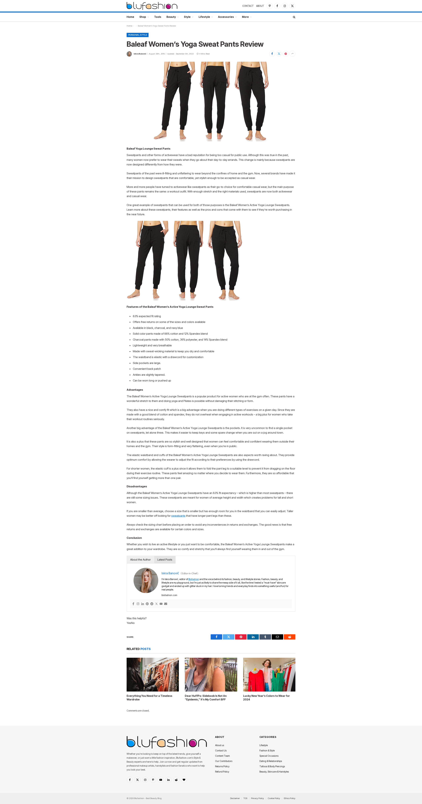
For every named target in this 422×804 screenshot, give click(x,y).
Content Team (222, 755)
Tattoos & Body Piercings (272, 766)
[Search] (293, 17)
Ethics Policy (289, 798)
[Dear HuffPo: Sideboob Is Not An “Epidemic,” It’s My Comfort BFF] (211, 675)
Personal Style (137, 35)
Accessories (226, 16)
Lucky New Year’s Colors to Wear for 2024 (266, 697)
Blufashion (193, 579)
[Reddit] (151, 604)
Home (130, 16)
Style (187, 16)
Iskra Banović (140, 54)
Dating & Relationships (270, 761)
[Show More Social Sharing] (292, 54)
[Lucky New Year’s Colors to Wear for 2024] (269, 675)
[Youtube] (161, 604)
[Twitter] (156, 604)
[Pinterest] (147, 604)
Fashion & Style (267, 750)
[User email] (165, 604)
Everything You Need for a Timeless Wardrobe (149, 697)
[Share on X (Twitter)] (279, 54)
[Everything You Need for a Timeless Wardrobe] (153, 675)
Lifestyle (204, 16)
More (245, 16)
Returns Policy (222, 766)
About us (219, 745)
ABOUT (260, 5)
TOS (245, 798)
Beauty (171, 16)
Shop (142, 16)
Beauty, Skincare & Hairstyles (274, 771)
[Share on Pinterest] (286, 54)
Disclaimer (235, 798)
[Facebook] (133, 604)
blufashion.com (169, 595)
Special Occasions (268, 755)
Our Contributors (223, 761)
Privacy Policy (257, 798)
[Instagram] (137, 604)
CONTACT (248, 5)
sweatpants (178, 515)
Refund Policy (222, 771)
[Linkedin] (142, 604)
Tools (157, 16)
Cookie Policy (274, 798)
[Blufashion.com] (152, 6)
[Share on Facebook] (272, 54)
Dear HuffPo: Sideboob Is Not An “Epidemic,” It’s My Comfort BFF (206, 697)
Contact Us (220, 750)
